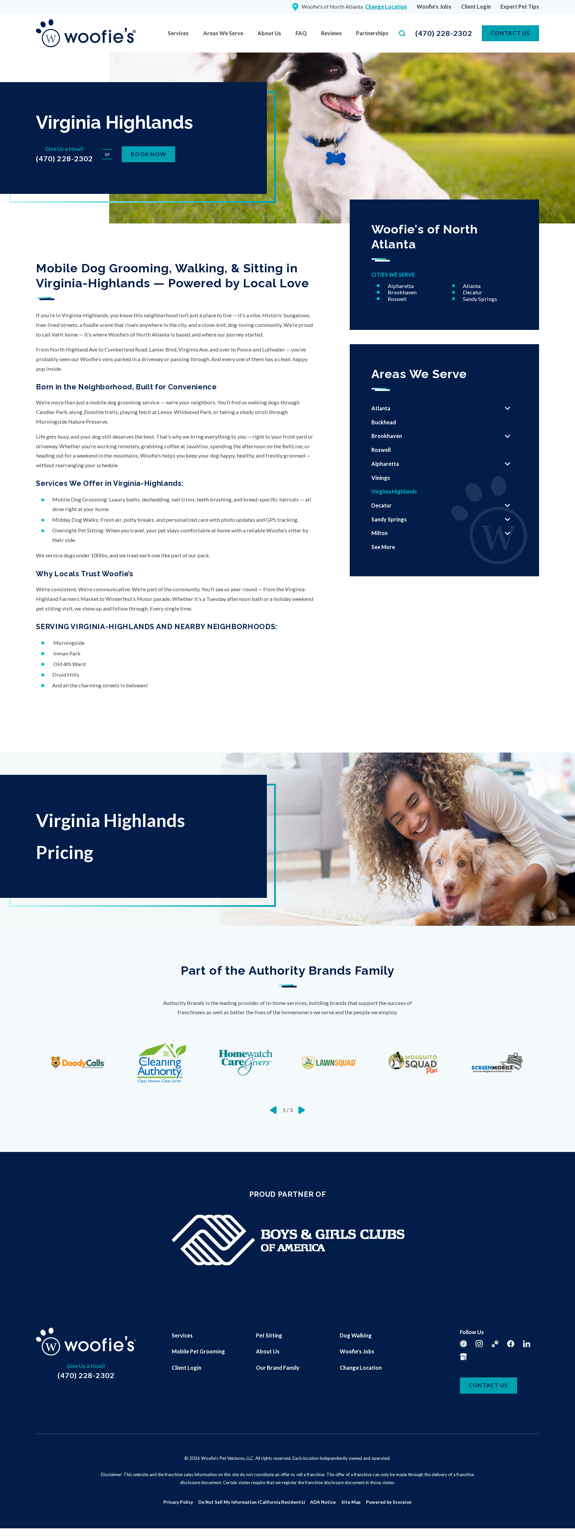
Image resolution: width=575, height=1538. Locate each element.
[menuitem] (178, 33)
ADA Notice (323, 1502)
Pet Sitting (269, 1335)
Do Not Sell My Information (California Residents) (251, 1502)
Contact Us (510, 33)
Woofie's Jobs (434, 6)
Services (178, 33)
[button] (13, 1524)
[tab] (507, 408)
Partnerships (372, 33)
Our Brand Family (277, 1367)
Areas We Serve (223, 33)
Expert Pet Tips (519, 6)
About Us (269, 33)
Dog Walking (356, 1335)
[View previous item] (273, 1110)
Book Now (148, 154)
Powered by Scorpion (389, 1502)
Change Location (361, 1367)
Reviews (331, 33)
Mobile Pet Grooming (198, 1351)
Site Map (351, 1502)
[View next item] (301, 1110)
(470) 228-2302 (443, 33)
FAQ (301, 33)
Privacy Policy (178, 1502)
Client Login (476, 6)
